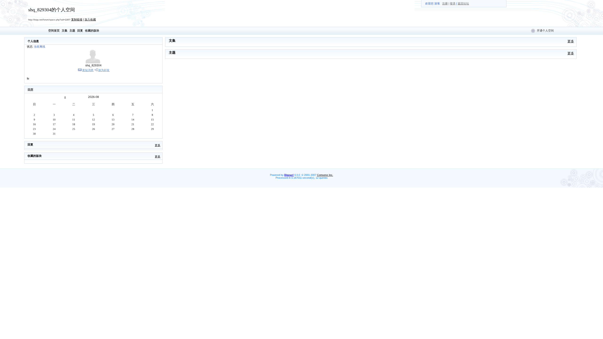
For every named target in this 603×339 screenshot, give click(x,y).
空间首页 (54, 30)
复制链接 (76, 19)
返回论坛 (463, 3)
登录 (453, 3)
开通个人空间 (545, 30)
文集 (64, 30)
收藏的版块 (92, 30)
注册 (445, 3)
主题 (72, 30)
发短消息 (88, 70)
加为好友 (104, 70)
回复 (80, 30)
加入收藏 (90, 19)
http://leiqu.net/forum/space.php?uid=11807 (49, 20)
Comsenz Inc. (325, 175)
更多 (157, 145)
